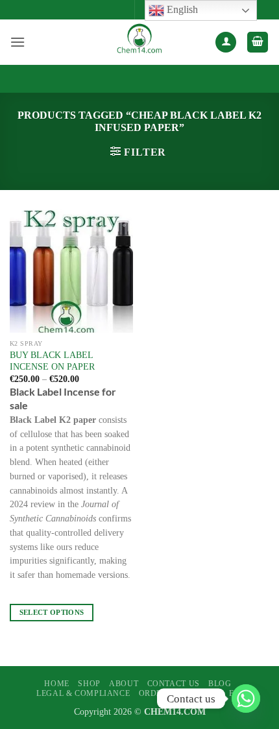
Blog (219, 683)
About (123, 683)
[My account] (225, 42)
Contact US (173, 683)
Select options (51, 612)
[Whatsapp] (246, 698)
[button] (17, 42)
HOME (56, 683)
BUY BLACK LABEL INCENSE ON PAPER (52, 361)
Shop (89, 683)
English (181, 9)
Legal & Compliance (83, 693)
